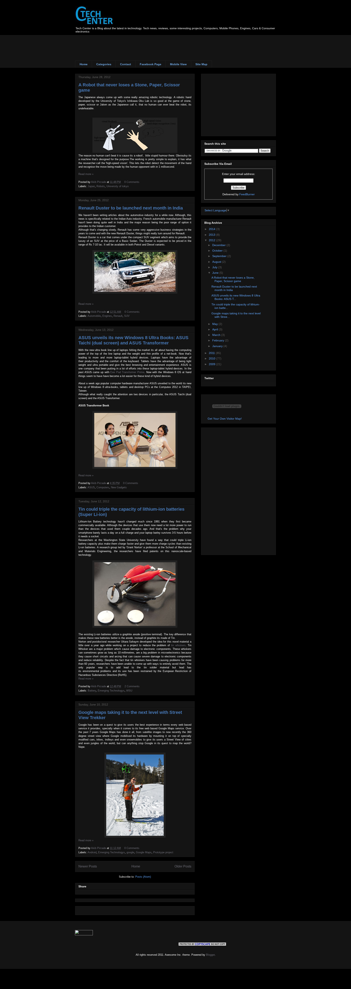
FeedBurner (247, 194)
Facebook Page (150, 64)
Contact (125, 64)
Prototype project (163, 852)
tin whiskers (178, 645)
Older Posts (182, 866)
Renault (118, 315)
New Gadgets (119, 487)
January (217, 346)
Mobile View (178, 64)
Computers (102, 487)
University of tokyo (117, 186)
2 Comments (132, 686)
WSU (129, 690)
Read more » (85, 174)
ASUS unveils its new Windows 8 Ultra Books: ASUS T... (235, 297)
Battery (92, 690)
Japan (91, 186)
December (219, 245)
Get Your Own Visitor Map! (225, 418)
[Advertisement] (149, 44)
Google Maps (144, 852)
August (217, 261)
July (215, 267)
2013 (212, 234)
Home (84, 64)
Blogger (210, 954)
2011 (212, 353)
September (219, 256)
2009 (212, 364)
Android (92, 852)
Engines (107, 315)
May (215, 324)
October (217, 250)
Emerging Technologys (111, 690)
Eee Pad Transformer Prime (127, 372)
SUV (127, 315)
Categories (103, 64)
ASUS (91, 487)
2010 (212, 358)
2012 (212, 240)
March (216, 335)
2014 (212, 229)
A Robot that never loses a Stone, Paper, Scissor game (233, 279)
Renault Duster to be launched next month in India (130, 208)
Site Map (201, 64)
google (130, 852)
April (215, 329)
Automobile (94, 315)
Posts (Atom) (143, 876)
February (218, 340)
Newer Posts (87, 866)
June (215, 272)
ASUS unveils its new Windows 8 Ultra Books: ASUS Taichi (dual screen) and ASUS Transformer (133, 340)
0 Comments (131, 181)
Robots (100, 186)
